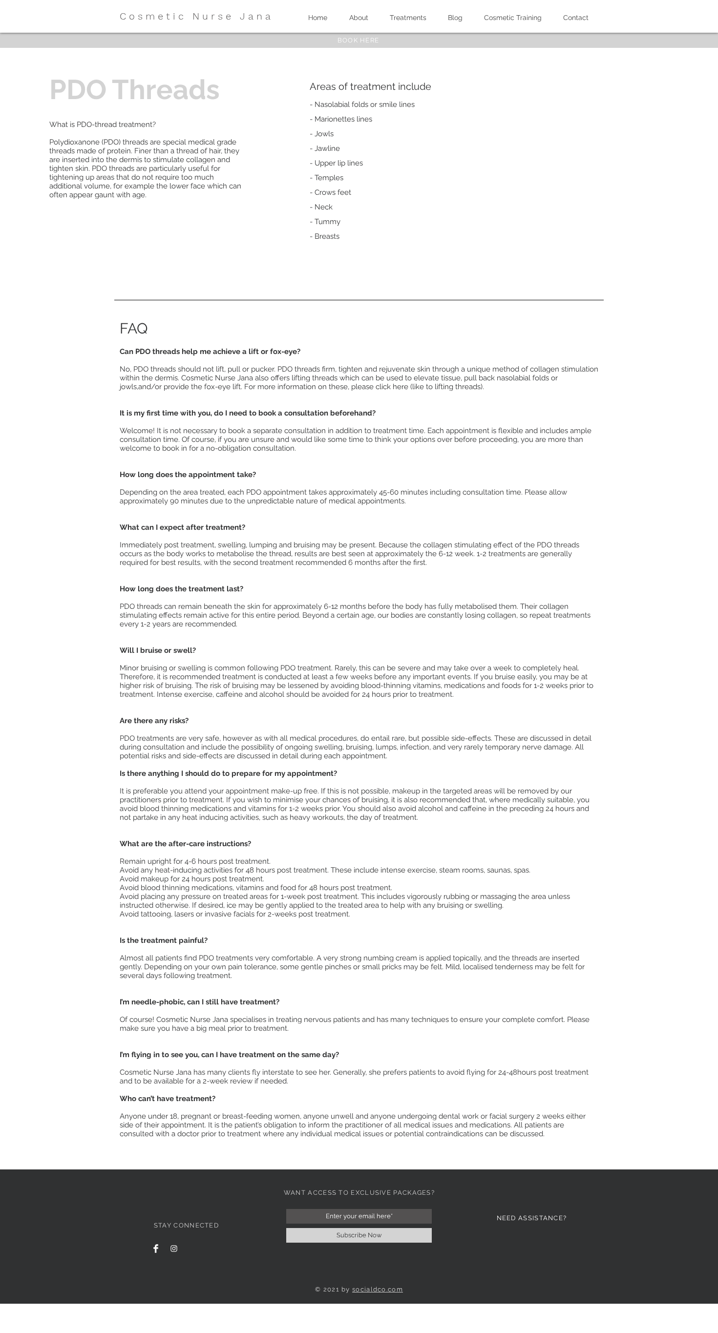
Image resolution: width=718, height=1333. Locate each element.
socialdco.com (377, 1289)
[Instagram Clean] (173, 1248)
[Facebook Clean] (155, 1248)
